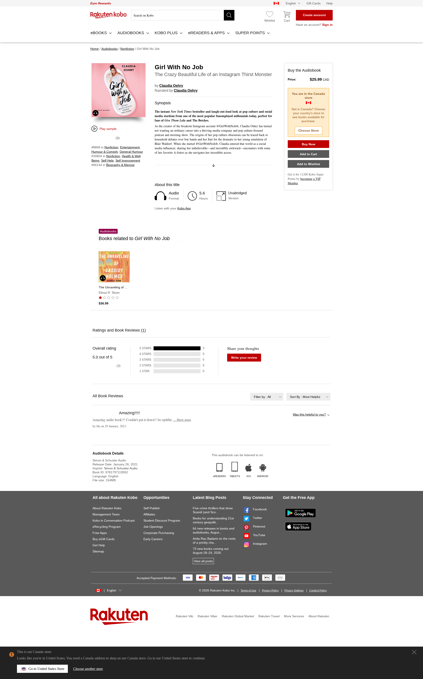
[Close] (414, 652)
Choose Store (308, 130)
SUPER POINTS (250, 33)
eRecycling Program (107, 526)
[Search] (229, 15)
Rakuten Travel (269, 616)
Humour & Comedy (104, 151)
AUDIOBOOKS (131, 33)
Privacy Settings (294, 590)
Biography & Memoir (120, 165)
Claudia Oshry (171, 86)
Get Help (99, 545)
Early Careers (153, 539)
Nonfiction (111, 147)
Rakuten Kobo (108, 15)
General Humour (131, 151)
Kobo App (184, 208)
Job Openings (153, 526)
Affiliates (149, 514)
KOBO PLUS (167, 33)
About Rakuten (318, 616)
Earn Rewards (100, 3)
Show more (182, 420)
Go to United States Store (46, 669)
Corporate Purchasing (158, 533)
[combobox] (266, 397)
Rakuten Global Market (238, 616)
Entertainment (130, 147)
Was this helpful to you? (309, 414)
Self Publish (151, 508)
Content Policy (318, 590)
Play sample (108, 129)
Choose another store (88, 669)
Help (329, 3)
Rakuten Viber (207, 616)
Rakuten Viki (184, 616)
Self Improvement (127, 160)
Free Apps (100, 533)
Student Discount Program (161, 520)
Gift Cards (313, 3)
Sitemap (98, 551)
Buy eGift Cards (104, 539)
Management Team (106, 514)
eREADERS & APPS (207, 33)
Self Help (107, 160)
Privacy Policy (270, 590)
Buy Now (308, 144)
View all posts (203, 561)
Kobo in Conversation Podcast (114, 520)
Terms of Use (248, 590)
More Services (294, 616)
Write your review (244, 357)
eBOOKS (99, 33)
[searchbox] (182, 15)
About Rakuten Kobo (107, 508)
